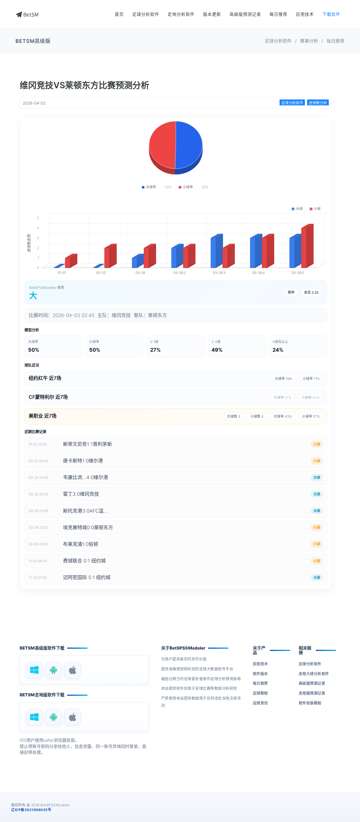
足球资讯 (260, 703)
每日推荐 (278, 14)
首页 (119, 14)
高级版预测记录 (245, 14)
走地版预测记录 (312, 693)
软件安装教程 (310, 703)
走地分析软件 (181, 14)
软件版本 (260, 673)
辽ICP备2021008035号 (31, 810)
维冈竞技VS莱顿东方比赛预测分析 (84, 85)
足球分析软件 (145, 14)
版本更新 (212, 14)
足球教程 (260, 693)
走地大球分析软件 (314, 673)
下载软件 (331, 14)
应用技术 (305, 14)
